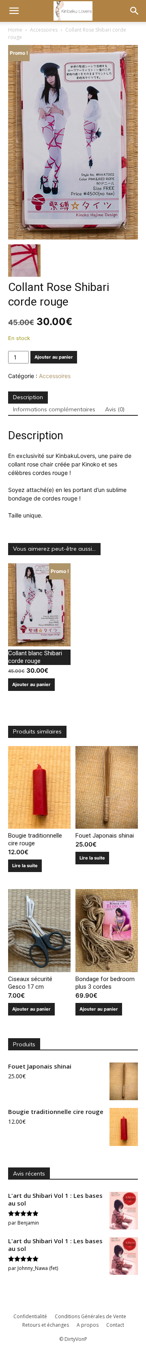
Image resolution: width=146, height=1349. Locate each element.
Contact (115, 1324)
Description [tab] (28, 397)
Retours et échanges (45, 1324)
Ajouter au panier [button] (31, 684)
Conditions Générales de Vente (90, 1316)
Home (15, 29)
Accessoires (44, 29)
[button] (14, 11)
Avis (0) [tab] (115, 409)
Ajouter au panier (53, 357)
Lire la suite (25, 865)
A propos (88, 1324)
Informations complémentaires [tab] (54, 409)
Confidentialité (30, 1316)
